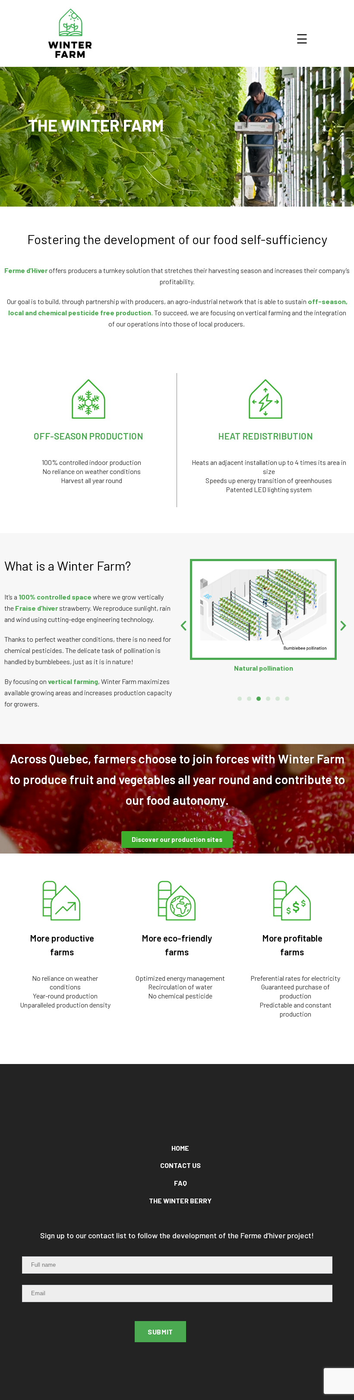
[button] (239, 699)
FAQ (180, 1183)
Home (180, 1148)
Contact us (180, 1165)
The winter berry (180, 1200)
